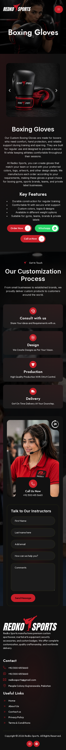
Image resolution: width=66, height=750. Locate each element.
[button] (10, 90)
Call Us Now (33, 491)
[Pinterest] (36, 744)
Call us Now (30, 238)
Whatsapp (44, 228)
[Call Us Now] (33, 484)
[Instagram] (30, 744)
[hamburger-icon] (58, 9)
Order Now (17, 228)
